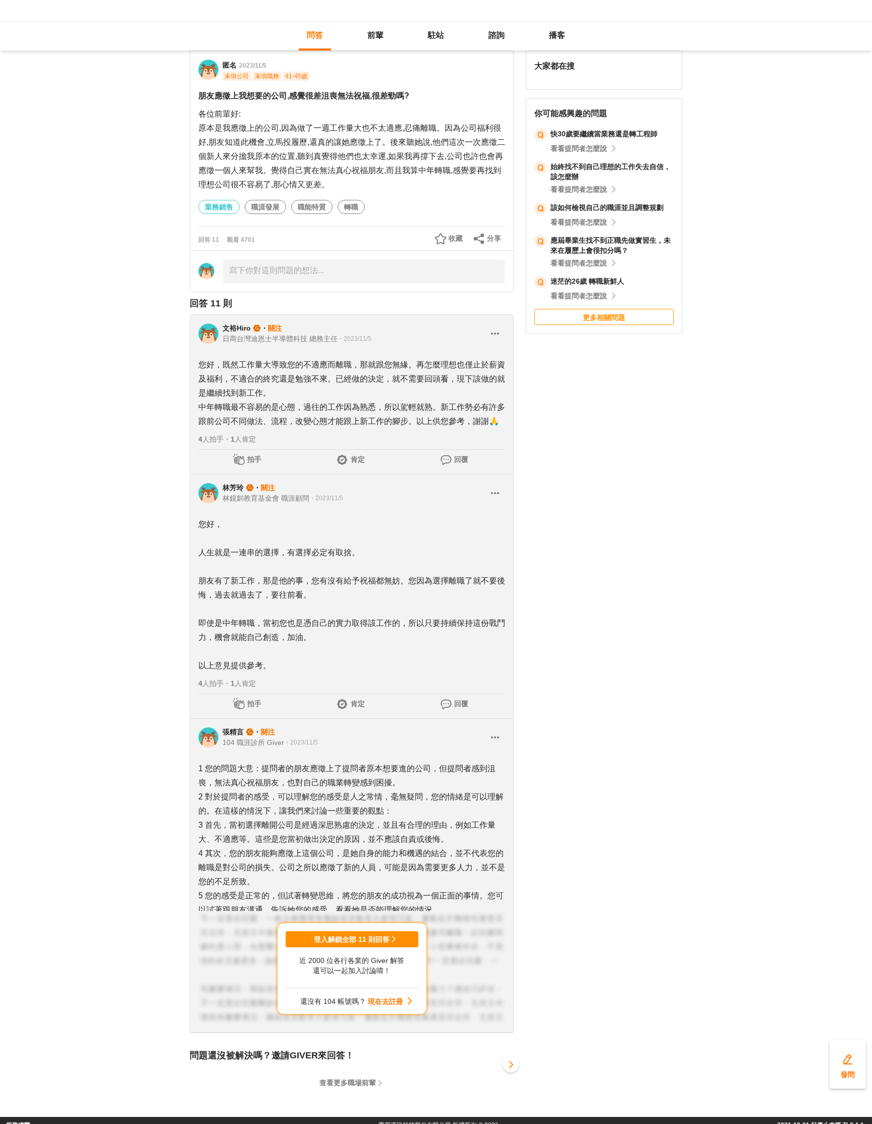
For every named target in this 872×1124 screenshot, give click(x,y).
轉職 (351, 207)
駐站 (436, 35)
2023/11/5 (252, 65)
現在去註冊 (385, 1001)
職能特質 (312, 207)
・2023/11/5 (354, 338)
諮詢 (496, 35)
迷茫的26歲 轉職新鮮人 (587, 281)
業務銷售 (219, 207)
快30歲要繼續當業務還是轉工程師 (604, 134)
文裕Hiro (237, 328)
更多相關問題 (604, 317)
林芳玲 (233, 488)
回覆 (461, 459)
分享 (494, 238)
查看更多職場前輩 (347, 1083)
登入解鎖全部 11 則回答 (352, 939)
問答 (315, 35)
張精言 (233, 732)
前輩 (375, 35)
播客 (557, 35)
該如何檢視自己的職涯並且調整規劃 (607, 207)
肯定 (358, 459)
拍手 (254, 459)
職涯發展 (265, 207)
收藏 (456, 238)
